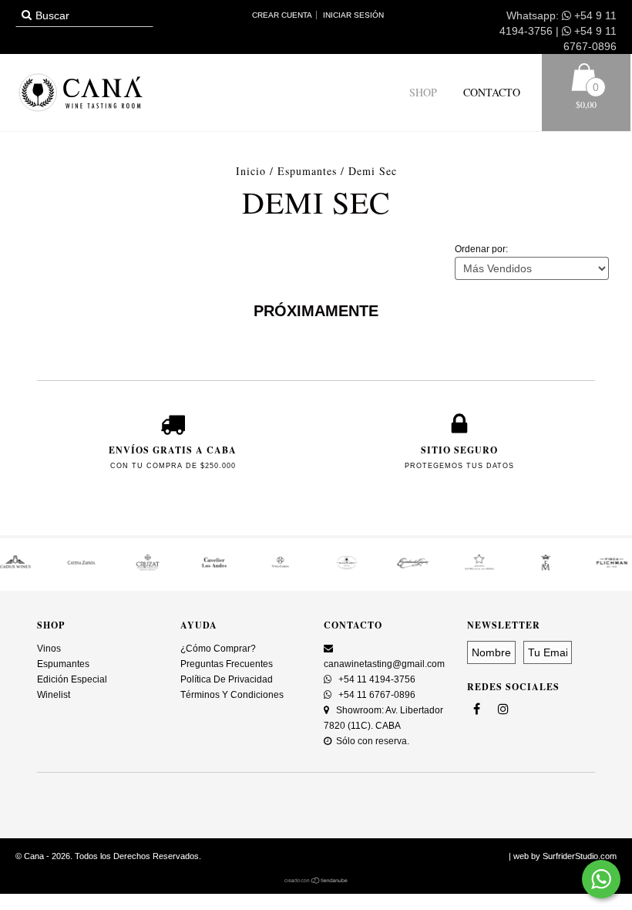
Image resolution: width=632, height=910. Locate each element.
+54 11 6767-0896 (375, 694)
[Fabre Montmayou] (495, 567)
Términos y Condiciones (232, 694)
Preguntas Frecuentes (226, 664)
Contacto (490, 92)
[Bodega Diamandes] (296, 567)
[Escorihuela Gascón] (362, 567)
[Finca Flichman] (561, 567)
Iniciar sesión (353, 15)
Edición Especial (72, 679)
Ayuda (198, 625)
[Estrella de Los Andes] (428, 567)
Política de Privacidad (226, 679)
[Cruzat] (97, 567)
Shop (423, 92)
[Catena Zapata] (31, 567)
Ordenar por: (481, 249)
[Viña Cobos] (229, 567)
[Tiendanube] (316, 880)
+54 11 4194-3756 (375, 679)
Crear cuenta (282, 15)
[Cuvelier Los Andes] (163, 567)
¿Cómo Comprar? (218, 648)
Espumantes (307, 170)
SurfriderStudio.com (580, 856)
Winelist (53, 694)
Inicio (251, 170)
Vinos (49, 648)
